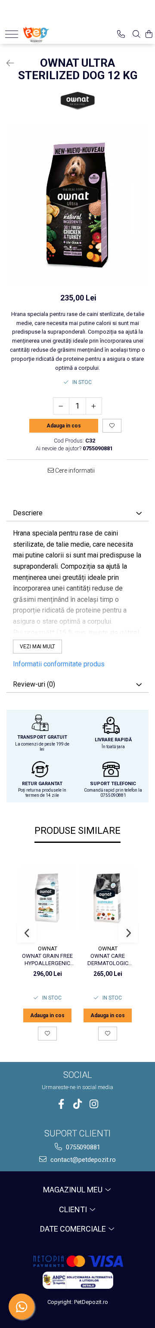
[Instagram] (94, 1103)
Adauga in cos (63, 426)
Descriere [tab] (28, 513)
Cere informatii (74, 470)
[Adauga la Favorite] (47, 1033)
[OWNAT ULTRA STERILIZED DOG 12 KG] (77, 205)
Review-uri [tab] (34, 684)
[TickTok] (77, 1103)
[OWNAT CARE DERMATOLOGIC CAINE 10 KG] (108, 898)
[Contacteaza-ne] (121, 34)
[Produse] (11, 34)
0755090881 (82, 1147)
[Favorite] (111, 426)
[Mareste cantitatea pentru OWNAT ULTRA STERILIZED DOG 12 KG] (94, 406)
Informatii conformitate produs (59, 664)
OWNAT (47, 948)
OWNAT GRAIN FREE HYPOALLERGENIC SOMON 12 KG (47, 960)
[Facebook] (61, 1103)
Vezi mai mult (37, 647)
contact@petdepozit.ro (82, 1160)
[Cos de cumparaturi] (149, 34)
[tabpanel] (77, 205)
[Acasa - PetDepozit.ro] (50, 33)
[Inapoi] (6, 63)
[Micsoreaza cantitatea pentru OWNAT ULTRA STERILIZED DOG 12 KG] (61, 406)
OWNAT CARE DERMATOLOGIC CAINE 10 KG (107, 960)
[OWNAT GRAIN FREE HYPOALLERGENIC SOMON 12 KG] (47, 898)
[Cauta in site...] (136, 34)
